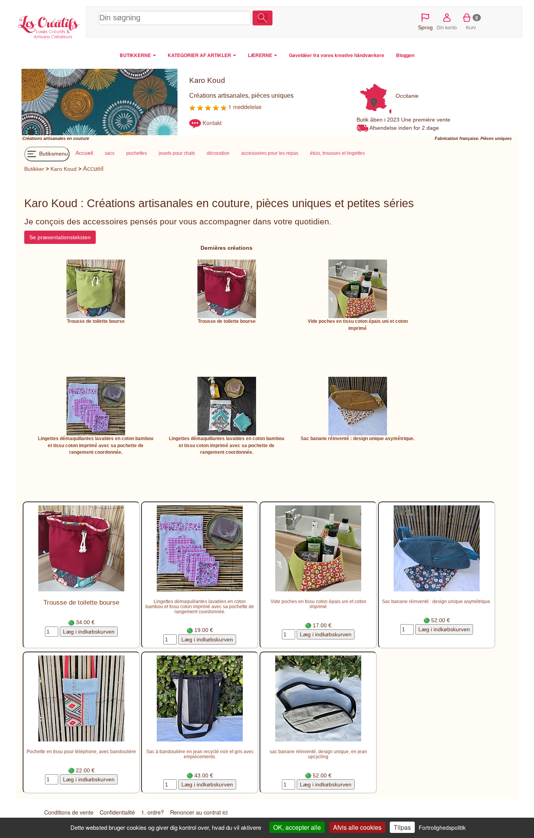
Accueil (93, 168)
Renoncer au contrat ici (199, 812)
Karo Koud (63, 169)
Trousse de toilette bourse (96, 321)
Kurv (472, 22)
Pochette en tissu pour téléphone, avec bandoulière (81, 751)
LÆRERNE (260, 55)
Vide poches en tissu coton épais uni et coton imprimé (318, 604)
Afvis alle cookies (357, 827)
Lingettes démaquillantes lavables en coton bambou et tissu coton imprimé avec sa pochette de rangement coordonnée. (95, 445)
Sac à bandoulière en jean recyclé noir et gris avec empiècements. (200, 754)
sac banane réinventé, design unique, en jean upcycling (318, 754)
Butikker (34, 169)
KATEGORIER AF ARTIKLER (200, 55)
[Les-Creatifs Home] (49, 26)
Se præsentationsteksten (60, 237)
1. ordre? (152, 812)
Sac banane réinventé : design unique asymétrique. (357, 438)
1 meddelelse (244, 107)
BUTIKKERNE (136, 55)
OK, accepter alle (297, 827)
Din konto (447, 27)
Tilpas (402, 827)
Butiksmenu (53, 153)
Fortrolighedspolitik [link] (442, 827)
